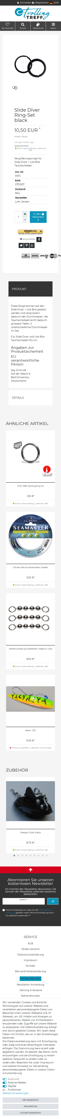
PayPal (12, 1086)
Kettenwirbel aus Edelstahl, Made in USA (30, 648)
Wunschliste (28, 239)
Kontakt (30, 965)
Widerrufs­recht (31, 949)
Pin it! (26, 245)
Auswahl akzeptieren (30, 1112)
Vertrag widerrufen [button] (30, 978)
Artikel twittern (21, 245)
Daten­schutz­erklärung (30, 954)
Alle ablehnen (30, 1106)
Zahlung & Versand (30, 990)
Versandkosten (21, 146)
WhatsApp (32, 245)
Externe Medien (17, 1082)
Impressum (30, 960)
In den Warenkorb (38, 216)
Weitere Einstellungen (16, 1093)
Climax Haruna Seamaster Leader (30, 567)
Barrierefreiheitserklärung (30, 971)
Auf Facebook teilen (39, 239)
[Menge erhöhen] (25, 214)
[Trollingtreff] (30, 13)
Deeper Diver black (30, 832)
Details (18, 397)
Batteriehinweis (30, 995)
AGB (30, 943)
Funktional (14, 1089)
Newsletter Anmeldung (30, 984)
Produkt (19, 289)
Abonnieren (52, 901)
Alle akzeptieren (31, 1100)
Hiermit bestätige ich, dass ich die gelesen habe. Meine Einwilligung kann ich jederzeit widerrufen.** (30, 913)
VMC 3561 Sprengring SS (30, 486)
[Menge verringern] (25, 220)
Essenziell (13, 1079)
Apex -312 (30, 730)
